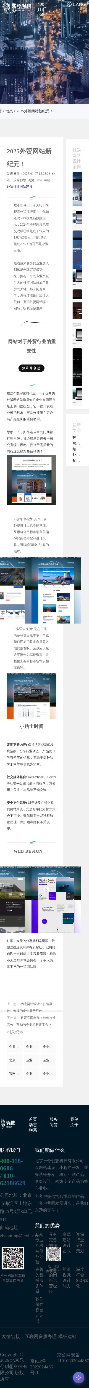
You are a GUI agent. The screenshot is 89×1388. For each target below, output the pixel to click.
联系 (33, 1130)
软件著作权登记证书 (39, 1310)
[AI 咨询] (78, 1377)
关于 (74, 1125)
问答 (54, 1125)
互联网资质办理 (41, 1336)
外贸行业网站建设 (19, 186)
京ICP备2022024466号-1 (41, 1367)
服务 (54, 1119)
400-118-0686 (11, 1164)
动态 (9, 111)
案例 (74, 1119)
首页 (33, 1119)
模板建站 (67, 1336)
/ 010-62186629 (13, 1179)
